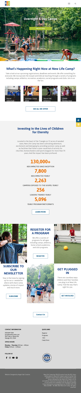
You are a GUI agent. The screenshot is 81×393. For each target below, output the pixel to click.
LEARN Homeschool (67, 100)
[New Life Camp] (7, 3)
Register (44, 333)
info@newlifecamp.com (12, 334)
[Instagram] (9, 357)
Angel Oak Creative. (24, 374)
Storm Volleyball (10, 100)
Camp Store (45, 340)
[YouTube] (13, 357)
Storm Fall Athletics (47, 100)
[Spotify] (16, 357)
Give (43, 338)
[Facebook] (6, 357)
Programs (45, 335)
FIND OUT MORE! (40, 28)
